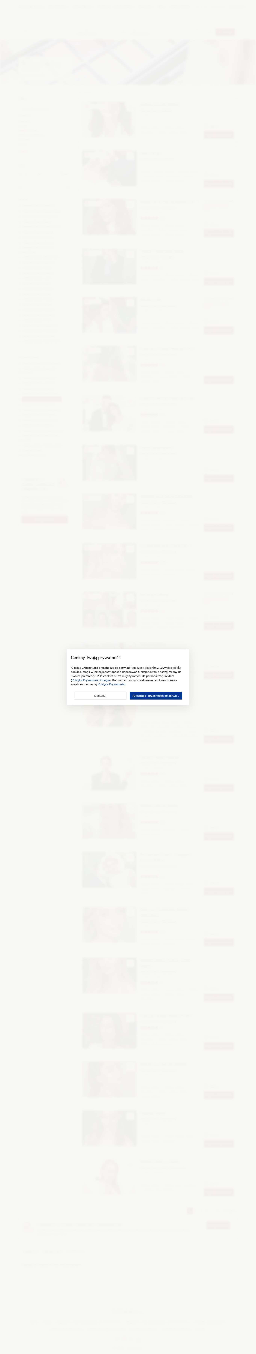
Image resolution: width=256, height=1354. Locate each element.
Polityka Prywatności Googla (91, 680)
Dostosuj (100, 696)
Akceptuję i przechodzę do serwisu (155, 696)
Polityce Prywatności (112, 684)
